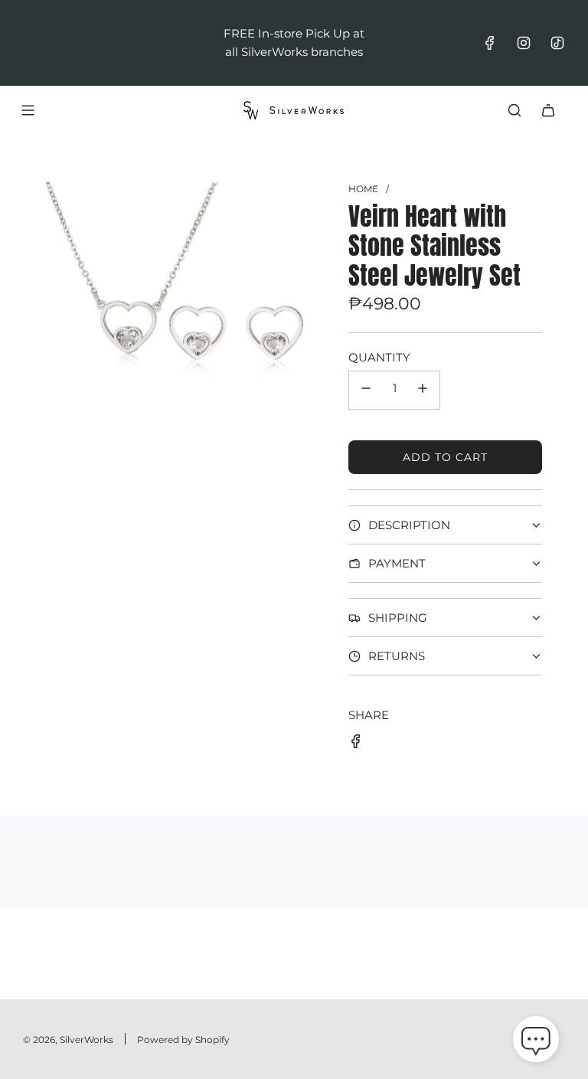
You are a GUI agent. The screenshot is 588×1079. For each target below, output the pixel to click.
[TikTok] (557, 43)
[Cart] (548, 110)
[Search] (514, 110)
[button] (536, 1042)
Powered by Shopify (183, 1039)
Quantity (379, 357)
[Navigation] (27, 110)
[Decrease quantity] (366, 390)
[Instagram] (524, 43)
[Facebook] (490, 43)
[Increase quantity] (422, 390)
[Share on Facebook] (356, 743)
